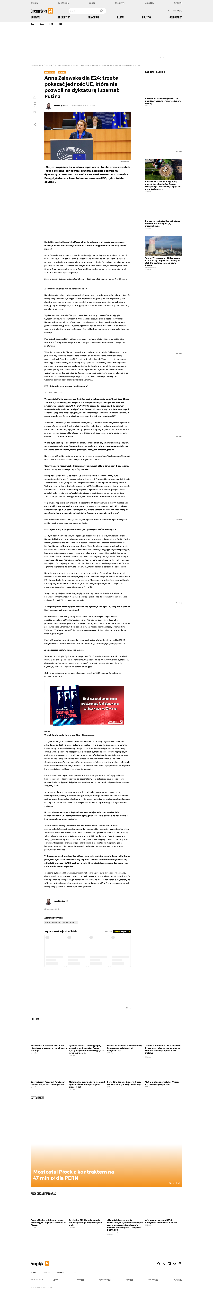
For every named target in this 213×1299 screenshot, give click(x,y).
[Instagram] (180, 1263)
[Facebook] (158, 1263)
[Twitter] (164, 1263)
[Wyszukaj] (101, 11)
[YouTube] (174, 1263)
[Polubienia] (34, 97)
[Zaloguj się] (168, 11)
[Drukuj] (34, 111)
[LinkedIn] (169, 1263)
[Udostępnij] (34, 124)
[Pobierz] (34, 118)
